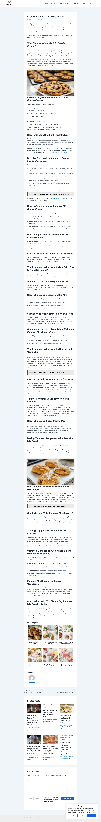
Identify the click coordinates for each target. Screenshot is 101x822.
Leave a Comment (31, 727)
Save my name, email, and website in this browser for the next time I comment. (50, 799)
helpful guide (49, 65)
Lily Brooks (32, 682)
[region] (82, 811)
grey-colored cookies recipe (61, 127)
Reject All (82, 815)
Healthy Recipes (75, 3)
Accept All (91, 815)
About (83, 3)
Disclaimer (91, 3)
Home (46, 3)
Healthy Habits (64, 3)
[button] (50, 321)
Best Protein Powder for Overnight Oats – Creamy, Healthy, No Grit (33, 720)
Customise (72, 815)
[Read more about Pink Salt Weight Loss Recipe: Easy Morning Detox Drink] (67, 708)
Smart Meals (54, 3)
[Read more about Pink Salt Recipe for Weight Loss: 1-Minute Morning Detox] (50, 706)
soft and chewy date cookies (59, 198)
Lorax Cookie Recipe (59, 35)
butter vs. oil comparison (60, 152)
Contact (57, 817)
